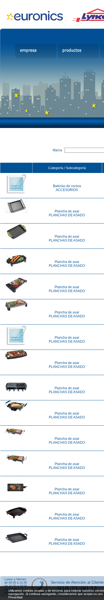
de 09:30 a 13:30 (15, 582)
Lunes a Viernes (15, 579)
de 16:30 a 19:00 (15, 586)
